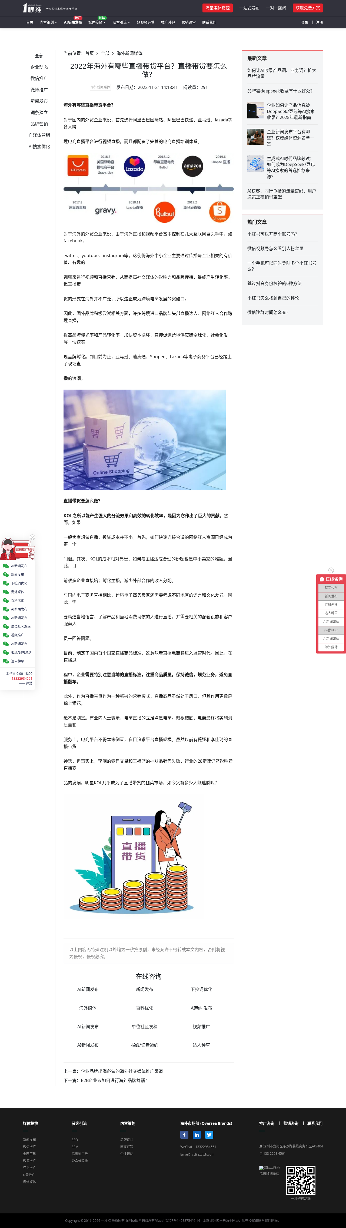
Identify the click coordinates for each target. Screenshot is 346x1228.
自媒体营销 (39, 135)
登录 (304, 22)
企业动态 (39, 67)
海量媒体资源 (217, 8)
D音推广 (29, 1175)
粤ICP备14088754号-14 (182, 1220)
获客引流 (120, 22)
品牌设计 (126, 1139)
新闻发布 (39, 101)
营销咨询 (290, 1123)
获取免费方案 (308, 8)
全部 (39, 56)
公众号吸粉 (80, 1161)
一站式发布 (249, 8)
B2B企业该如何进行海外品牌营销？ (115, 1080)
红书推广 (29, 1168)
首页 (29, 22)
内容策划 (47, 22)
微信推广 (39, 78)
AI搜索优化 (39, 147)
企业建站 (126, 1153)
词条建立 (39, 112)
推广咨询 (266, 1123)
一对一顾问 (276, 8)
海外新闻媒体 (129, 53)
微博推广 (39, 90)
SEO (75, 1139)
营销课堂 (189, 22)
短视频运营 (146, 22)
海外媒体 (29, 1182)
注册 (319, 22)
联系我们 (209, 22)
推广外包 (168, 22)
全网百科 (29, 1153)
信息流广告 (80, 1153)
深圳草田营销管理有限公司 (144, 1220)
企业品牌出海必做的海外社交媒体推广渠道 (122, 1071)
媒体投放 (96, 20)
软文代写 (126, 1146)
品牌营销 (39, 124)
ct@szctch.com (203, 1154)
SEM (75, 1146)
